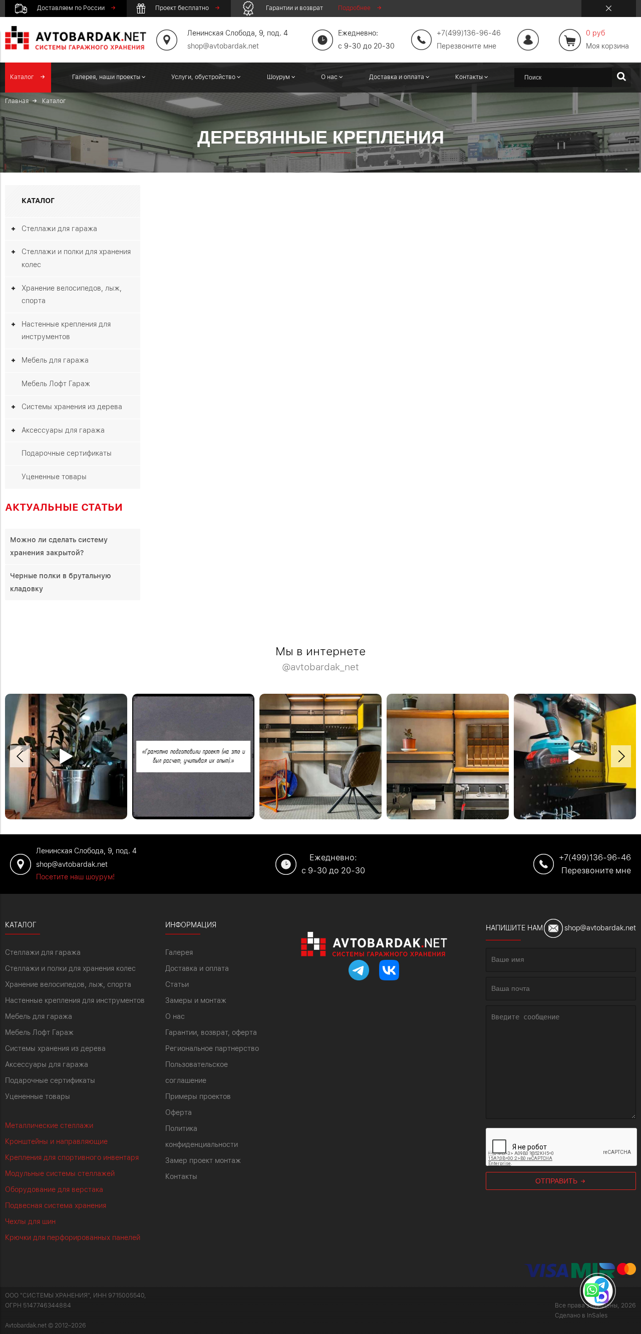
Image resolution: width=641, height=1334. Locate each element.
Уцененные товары (54, 477)
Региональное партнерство (212, 1048)
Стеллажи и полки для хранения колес (76, 258)
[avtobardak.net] (75, 47)
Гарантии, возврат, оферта (211, 1032)
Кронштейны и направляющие (56, 1141)
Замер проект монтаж (203, 1160)
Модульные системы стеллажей (60, 1173)
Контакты (181, 1176)
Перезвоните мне (466, 46)
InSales (597, 1315)
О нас (175, 1016)
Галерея (179, 952)
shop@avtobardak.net (223, 46)
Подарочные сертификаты (67, 453)
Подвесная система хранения (55, 1205)
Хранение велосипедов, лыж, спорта (72, 294)
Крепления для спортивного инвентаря (72, 1157)
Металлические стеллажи (49, 1125)
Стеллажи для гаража (59, 229)
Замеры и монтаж (195, 1000)
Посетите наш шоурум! (75, 877)
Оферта (178, 1112)
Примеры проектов (198, 1096)
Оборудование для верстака (54, 1189)
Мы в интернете (320, 659)
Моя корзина (607, 39)
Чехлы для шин (30, 1221)
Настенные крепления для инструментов (66, 330)
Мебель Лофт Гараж (56, 384)
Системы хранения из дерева (72, 407)
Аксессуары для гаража (63, 430)
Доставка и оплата (197, 968)
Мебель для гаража (55, 360)
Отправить (557, 1181)
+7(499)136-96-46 (595, 857)
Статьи (177, 984)
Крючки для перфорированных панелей (72, 1237)
